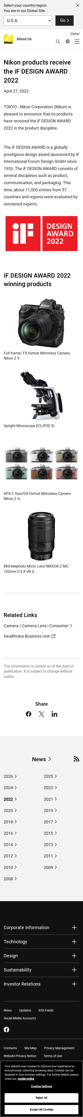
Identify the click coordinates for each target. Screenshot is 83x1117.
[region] (41, 1089)
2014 (8, 844)
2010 (8, 867)
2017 (48, 821)
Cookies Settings (41, 1086)
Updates (25, 1010)
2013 (48, 844)
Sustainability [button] (17, 970)
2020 (8, 810)
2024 (8, 787)
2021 (48, 799)
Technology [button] (15, 941)
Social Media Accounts (20, 1018)
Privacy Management (59, 1048)
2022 (8, 799)
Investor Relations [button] (22, 984)
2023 (48, 787)
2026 (8, 776)
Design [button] (11, 956)
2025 (48, 776)
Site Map (30, 1048)
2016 (8, 833)
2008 (8, 878)
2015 (48, 833)
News (39, 759)
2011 (48, 855)
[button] (58, 41)
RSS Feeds (46, 1010)
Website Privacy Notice (20, 1056)
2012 (8, 855)
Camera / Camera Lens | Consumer (36, 625)
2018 (8, 821)
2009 (48, 867)
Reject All (41, 1097)
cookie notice (26, 1078)
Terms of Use (53, 1056)
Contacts (10, 1048)
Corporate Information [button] (26, 927)
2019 (48, 810)
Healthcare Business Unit (27, 636)
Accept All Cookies (41, 1109)
